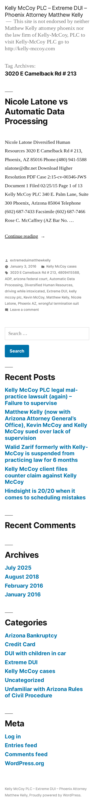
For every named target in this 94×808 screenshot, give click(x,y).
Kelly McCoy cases (61, 266)
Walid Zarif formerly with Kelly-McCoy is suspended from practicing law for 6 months (46, 453)
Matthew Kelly (57, 297)
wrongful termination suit (58, 303)
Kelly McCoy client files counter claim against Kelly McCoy (41, 475)
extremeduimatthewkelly (30, 260)
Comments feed (26, 754)
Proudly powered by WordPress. (55, 795)
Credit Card (20, 644)
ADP (8, 279)
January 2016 (23, 594)
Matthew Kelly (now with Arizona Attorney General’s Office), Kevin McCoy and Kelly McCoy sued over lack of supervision (46, 424)
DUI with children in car (35, 653)
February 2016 (24, 585)
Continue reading (25, 236)
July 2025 (18, 567)
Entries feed (21, 745)
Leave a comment (24, 310)
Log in (13, 736)
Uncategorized (24, 680)
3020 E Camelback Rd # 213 (33, 272)
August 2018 (22, 576)
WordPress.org (24, 763)
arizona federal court (30, 279)
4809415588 (68, 272)
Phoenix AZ (27, 303)
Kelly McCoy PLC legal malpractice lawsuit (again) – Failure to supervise (41, 396)
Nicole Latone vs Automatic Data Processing (36, 111)
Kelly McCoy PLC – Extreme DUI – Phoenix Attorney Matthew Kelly (46, 11)
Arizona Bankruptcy (31, 635)
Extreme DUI (57, 291)
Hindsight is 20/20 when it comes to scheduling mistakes (45, 494)
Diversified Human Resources (48, 285)
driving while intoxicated (25, 291)
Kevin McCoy (34, 297)
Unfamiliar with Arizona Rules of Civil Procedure (44, 692)
